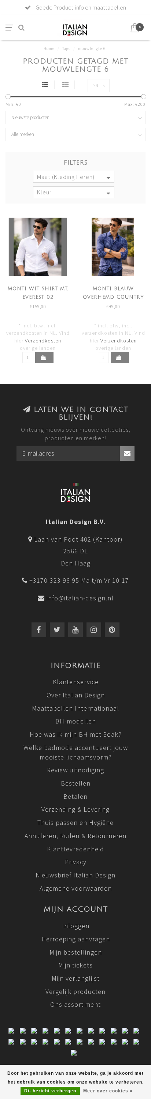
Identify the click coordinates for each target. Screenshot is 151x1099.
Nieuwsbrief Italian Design (75, 875)
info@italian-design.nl (80, 598)
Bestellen (76, 783)
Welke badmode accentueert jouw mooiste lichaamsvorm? (75, 752)
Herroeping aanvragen (75, 939)
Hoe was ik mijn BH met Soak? (76, 734)
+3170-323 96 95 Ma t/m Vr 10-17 (79, 580)
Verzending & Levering (75, 809)
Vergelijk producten (75, 991)
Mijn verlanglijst (76, 978)
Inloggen (75, 926)
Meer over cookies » (108, 1090)
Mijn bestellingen (75, 952)
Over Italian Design (76, 695)
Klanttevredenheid (75, 849)
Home (49, 48)
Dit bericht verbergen (50, 1090)
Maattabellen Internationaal (75, 708)
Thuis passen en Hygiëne (75, 822)
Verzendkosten (43, 340)
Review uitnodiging (75, 770)
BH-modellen (75, 721)
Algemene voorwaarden (76, 888)
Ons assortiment (75, 1004)
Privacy (75, 862)
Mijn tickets (75, 965)
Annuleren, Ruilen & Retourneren (75, 836)
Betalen (75, 796)
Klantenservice (76, 682)
